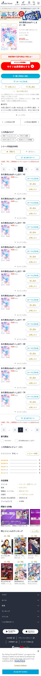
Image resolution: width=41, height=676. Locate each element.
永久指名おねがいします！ (10, 8)
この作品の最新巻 (30, 122)
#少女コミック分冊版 (25, 140)
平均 (13, 454)
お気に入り (12, 87)
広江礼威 (30, 558)
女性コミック (32, 484)
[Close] (38, 651)
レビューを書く (24, 35)
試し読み (32, 87)
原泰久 (3, 558)
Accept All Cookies (20, 672)
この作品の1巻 (9, 122)
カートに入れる (21, 81)
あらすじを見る (22, 194)
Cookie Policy (20, 661)
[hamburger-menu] (38, 3)
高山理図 (22, 583)
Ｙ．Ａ (23, 558)
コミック (9, 25)
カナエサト (8, 440)
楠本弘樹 (17, 558)
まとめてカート (29, 157)
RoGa (30, 583)
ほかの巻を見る (22, 91)
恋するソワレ (33, 30)
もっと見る (21, 115)
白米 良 (34, 583)
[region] (20, 662)
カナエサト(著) (23, 30)
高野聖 (16, 583)
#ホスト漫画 (24, 136)
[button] (27, 641)
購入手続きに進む (21, 76)
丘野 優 (12, 583)
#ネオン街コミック (8, 140)
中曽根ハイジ (5, 583)
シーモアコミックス (26, 494)
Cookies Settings (20, 665)
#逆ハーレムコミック (9, 136)
